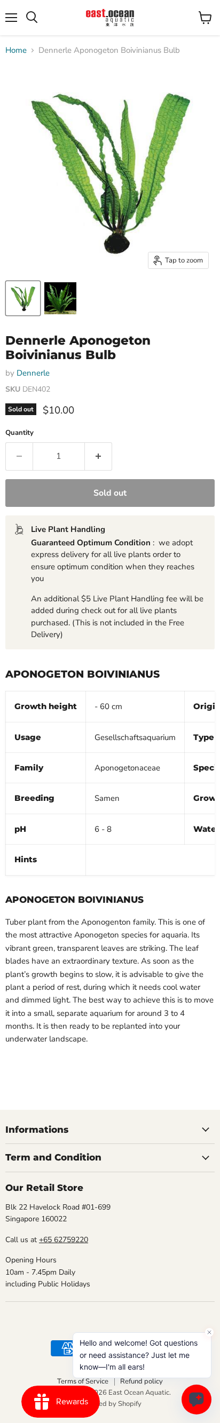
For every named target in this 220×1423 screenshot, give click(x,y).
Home (16, 50)
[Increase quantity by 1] (98, 456)
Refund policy (141, 1381)
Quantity (19, 433)
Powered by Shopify (110, 1404)
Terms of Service (82, 1381)
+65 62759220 (63, 1240)
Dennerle (33, 373)
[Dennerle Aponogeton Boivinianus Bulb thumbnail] (23, 298)
